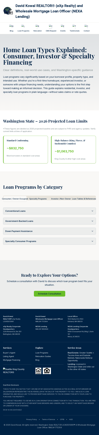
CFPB (62, 419)
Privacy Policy (31, 419)
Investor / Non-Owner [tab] (61, 199)
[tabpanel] (49, 227)
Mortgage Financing (11, 360)
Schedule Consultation (49, 293)
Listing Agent (8, 356)
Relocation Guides (43, 356)
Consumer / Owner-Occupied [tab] (15, 199)
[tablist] (49, 198)
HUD (71, 419)
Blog (37, 360)
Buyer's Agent (9, 353)
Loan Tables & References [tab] (84, 199)
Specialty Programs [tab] (38, 199)
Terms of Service (48, 419)
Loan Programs (41, 353)
